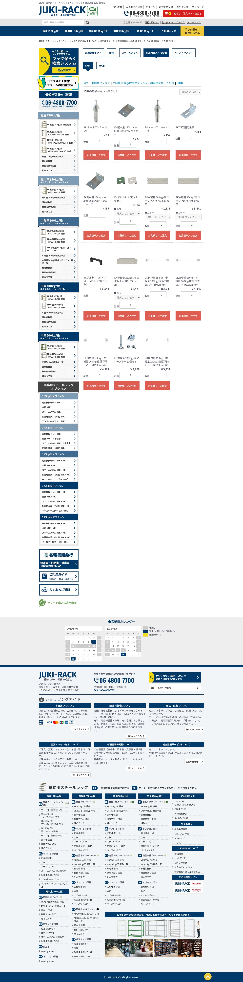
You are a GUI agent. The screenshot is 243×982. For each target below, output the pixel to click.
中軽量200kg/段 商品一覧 (53, 255)
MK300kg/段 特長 (115, 860)
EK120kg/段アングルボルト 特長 (50, 815)
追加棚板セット (93, 52)
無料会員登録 (180, 829)
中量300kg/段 (121, 31)
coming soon (47, 951)
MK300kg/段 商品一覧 (117, 864)
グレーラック (194, 22)
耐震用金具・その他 (156, 52)
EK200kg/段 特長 (82, 806)
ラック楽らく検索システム (192, 31)
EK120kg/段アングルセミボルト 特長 (52, 822)
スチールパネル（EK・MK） (54, 470)
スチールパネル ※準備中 (52, 937)
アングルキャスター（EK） (54, 421)
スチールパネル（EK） (52, 411)
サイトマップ (179, 858)
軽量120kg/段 (51, 31)
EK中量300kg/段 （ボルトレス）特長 (56, 297)
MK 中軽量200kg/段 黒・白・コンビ (59, 249)
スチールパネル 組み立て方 (53, 870)
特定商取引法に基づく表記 (187, 871)
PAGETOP (208, 976)
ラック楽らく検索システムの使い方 (184, 803)
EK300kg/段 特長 (115, 806)
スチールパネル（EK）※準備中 (56, 443)
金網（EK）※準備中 (51, 438)
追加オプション (100, 83)
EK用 (87, 65)
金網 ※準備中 (48, 932)
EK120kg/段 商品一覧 (51, 835)
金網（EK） (47, 407)
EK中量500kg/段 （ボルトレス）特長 (56, 347)
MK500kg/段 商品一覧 (151, 864)
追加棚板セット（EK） (52, 402)
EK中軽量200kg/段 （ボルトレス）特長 (56, 232)
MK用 (102, 65)
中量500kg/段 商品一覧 (52, 362)
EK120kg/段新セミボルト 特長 (49, 830)
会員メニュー (188, 823)
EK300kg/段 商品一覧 (117, 810)
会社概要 (117, 7)
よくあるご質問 (134, 7)
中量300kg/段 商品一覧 (52, 312)
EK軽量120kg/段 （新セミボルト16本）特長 (59, 150)
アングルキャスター (50, 879)
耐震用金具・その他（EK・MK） (56, 474)
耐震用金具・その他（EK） (54, 416)
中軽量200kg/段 (98, 31)
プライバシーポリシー (184, 867)
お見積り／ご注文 (96, 155)
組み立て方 (47, 170)
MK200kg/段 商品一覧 (84, 864)
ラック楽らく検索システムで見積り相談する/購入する (171, 677)
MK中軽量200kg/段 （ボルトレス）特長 (56, 240)
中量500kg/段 (145, 31)
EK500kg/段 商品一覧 (151, 810)
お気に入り (182, 7)
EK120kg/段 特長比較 (51, 809)
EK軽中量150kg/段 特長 (52, 901)
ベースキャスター (184, 52)
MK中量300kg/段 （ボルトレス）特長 (56, 306)
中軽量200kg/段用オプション (130, 83)
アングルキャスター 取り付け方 (54, 885)
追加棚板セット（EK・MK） (54, 460)
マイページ (198, 7)
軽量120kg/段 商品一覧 (52, 156)
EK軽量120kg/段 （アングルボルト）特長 (58, 133)
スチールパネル (130, 52)
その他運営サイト (188, 877)
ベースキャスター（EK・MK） (55, 479)
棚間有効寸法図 (49, 165)
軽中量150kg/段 (74, 31)
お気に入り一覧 (181, 833)
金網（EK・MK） (50, 465)
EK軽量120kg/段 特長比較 (59, 124)
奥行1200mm (152, 22)
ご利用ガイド (168, 31)
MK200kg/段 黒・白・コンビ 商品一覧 (86, 920)
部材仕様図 (47, 161)
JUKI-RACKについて (188, 848)
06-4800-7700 (144, 12)
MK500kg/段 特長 (149, 860)
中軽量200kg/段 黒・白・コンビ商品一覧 (57, 261)
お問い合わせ (164, 687)
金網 (111, 52)
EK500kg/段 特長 (149, 806)
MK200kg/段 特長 (82, 860)
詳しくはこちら (79, 728)
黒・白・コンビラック (173, 22)
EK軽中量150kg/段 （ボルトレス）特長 (56, 191)
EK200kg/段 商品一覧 (84, 810)
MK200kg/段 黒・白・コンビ (86, 913)
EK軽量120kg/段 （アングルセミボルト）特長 (60, 141)
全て (86, 83)
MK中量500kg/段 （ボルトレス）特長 (56, 355)
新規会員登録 (166, 7)
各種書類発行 (180, 813)
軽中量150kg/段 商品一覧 (53, 197)
